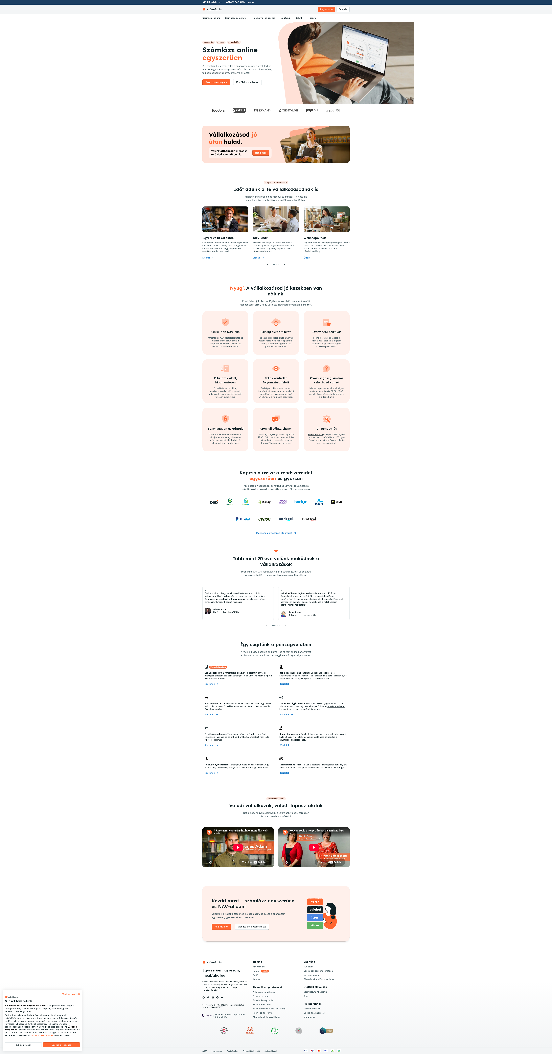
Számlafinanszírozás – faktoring (269, 1008)
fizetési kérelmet (213, 740)
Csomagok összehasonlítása (318, 971)
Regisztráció (326, 9)
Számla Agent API (312, 1008)
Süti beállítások (270, 1051)
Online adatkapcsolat (314, 1013)
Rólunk (299, 18)
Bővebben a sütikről (71, 994)
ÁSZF (204, 1051)
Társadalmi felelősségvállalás (319, 979)
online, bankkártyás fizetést (245, 737)
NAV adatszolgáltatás (264, 992)
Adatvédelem (232, 1051)
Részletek (210, 684)
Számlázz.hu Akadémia (315, 992)
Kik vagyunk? (259, 966)
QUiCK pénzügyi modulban (254, 767)
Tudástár (312, 18)
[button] (268, 265)
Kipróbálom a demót (247, 82)
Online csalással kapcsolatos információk (230, 1015)
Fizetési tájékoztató (251, 1051)
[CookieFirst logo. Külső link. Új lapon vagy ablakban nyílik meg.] (11, 997)
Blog (306, 996)
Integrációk (309, 1017)
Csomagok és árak (211, 18)
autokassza (288, 678)
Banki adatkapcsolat (263, 1000)
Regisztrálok (221, 926)
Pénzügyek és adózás (264, 18)
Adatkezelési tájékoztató (42, 1035)
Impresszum (217, 1051)
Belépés (343, 9)
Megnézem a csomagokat (252, 926)
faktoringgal (339, 767)
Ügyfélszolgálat (312, 975)
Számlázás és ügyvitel (236, 18)
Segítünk (285, 18)
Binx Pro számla (257, 675)
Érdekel (206, 257)
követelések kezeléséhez (292, 740)
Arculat (256, 979)
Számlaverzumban (214, 709)
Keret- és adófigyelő (263, 1013)
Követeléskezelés (262, 1004)
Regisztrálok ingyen (216, 82)
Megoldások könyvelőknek (266, 1017)
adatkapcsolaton (336, 706)
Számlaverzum (260, 996)
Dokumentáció (315, 434)
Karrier (256, 971)
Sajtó (255, 975)
